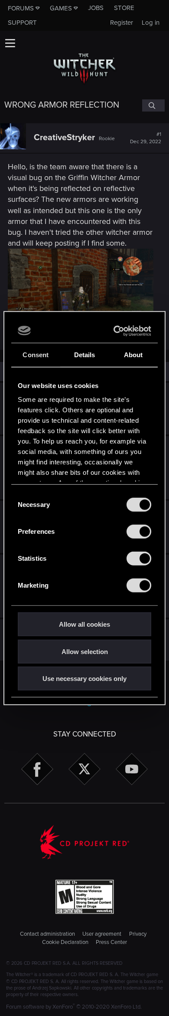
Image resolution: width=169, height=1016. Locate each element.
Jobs (96, 8)
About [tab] (133, 354)
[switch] (139, 532)
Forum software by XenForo (74, 1006)
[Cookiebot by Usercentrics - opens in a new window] (115, 330)
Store (124, 8)
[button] (10, 43)
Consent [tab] (36, 354)
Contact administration (47, 934)
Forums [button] (21, 8)
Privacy (137, 934)
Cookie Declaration (65, 942)
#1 (145, 138)
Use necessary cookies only (84, 678)
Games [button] (61, 8)
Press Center (111, 942)
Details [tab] (84, 354)
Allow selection (85, 651)
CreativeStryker (64, 137)
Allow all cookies (84, 624)
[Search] (153, 105)
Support (22, 22)
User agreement (101, 934)
